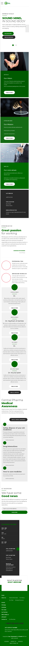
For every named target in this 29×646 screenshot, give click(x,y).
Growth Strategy (4, 604)
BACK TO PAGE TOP (14, 643)
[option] (14, 28)
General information (13, 597)
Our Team (11, 600)
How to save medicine (12, 472)
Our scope (4, 609)
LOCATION (6, 641)
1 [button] (13, 45)
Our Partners (5, 612)
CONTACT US (13, 641)
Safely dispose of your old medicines (14, 429)
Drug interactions (10, 446)
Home (3, 595)
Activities (4, 607)
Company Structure (19, 600)
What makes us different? (5, 616)
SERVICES (20, 641)
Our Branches (12, 619)
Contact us (4, 619)
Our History (22, 597)
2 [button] (16, 45)
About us (4, 597)
